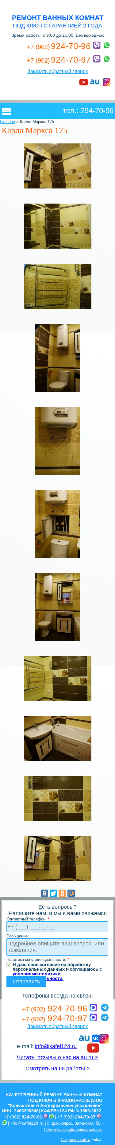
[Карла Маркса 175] (57, 188)
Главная (7, 121)
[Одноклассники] (62, 893)
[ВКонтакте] (44, 893)
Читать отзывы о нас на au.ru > (57, 1057)
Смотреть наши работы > (57, 1068)
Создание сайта (75, 1139)
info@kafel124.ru (56, 1046)
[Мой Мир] (71, 893)
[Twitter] (53, 893)
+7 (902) (23, 1116)
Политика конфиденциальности (73, 1129)
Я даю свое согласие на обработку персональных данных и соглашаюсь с (57, 964)
